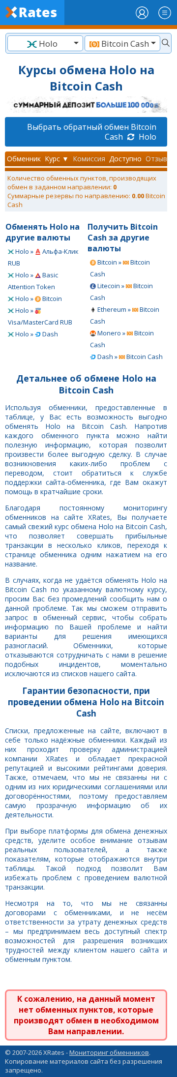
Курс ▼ (57, 158)
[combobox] (45, 43)
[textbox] (45, 43)
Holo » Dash (36, 333)
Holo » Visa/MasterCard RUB (40, 316)
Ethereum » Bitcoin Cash (124, 315)
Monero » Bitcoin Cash (122, 339)
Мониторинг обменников (109, 1052)
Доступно (125, 158)
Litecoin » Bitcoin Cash (121, 291)
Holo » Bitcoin (38, 298)
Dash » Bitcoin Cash (129, 356)
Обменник (24, 158)
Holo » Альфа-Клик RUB (43, 257)
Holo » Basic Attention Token (33, 280)
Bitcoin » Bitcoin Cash (120, 268)
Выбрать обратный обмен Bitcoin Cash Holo (91, 131)
